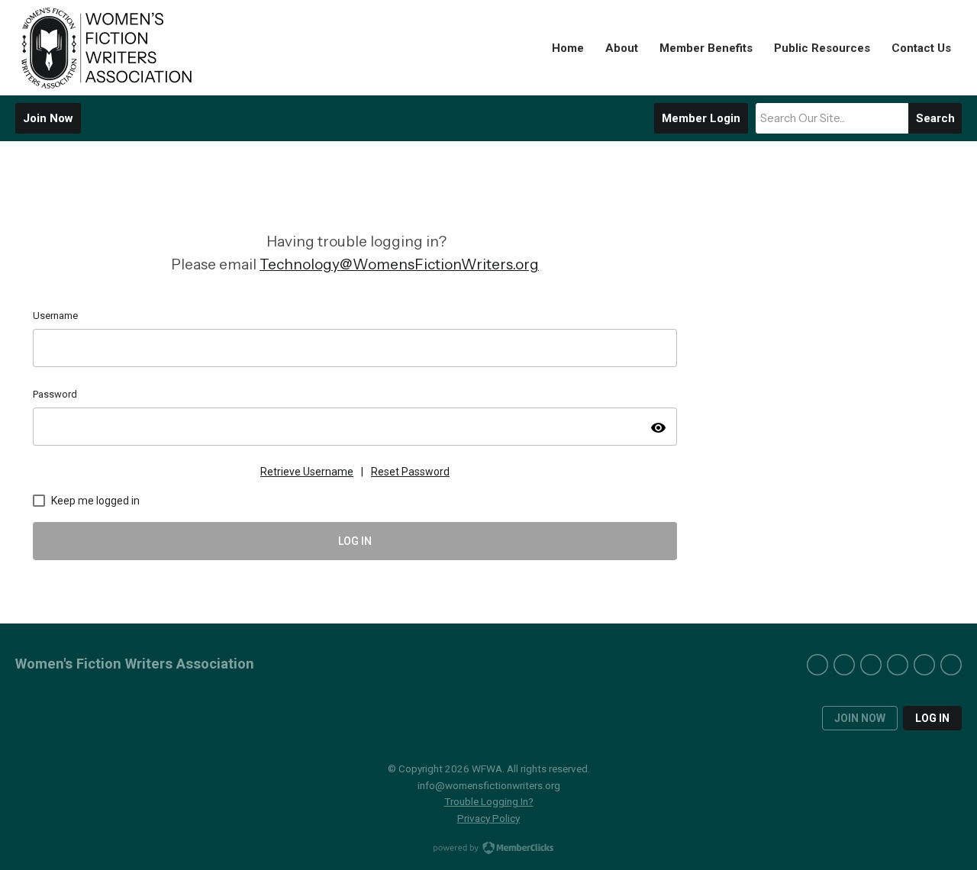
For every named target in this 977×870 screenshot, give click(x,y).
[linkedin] (924, 664)
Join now (859, 718)
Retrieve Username (306, 472)
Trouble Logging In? (489, 801)
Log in (932, 718)
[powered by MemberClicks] (488, 849)
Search (935, 118)
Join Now (48, 118)
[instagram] (844, 664)
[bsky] (897, 664)
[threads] (951, 664)
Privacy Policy (488, 818)
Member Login (701, 118)
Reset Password (410, 472)
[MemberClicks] (106, 48)
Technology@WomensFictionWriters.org (399, 264)
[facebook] (817, 664)
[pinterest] (871, 664)
